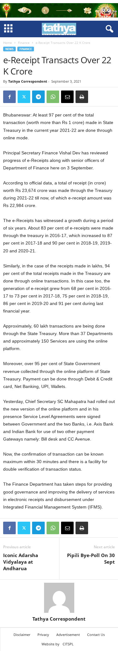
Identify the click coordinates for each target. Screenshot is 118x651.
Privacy (43, 634)
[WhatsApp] (53, 96)
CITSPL (68, 644)
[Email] (67, 96)
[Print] (82, 96)
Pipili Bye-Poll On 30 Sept (91, 558)
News (9, 49)
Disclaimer (22, 634)
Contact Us (96, 634)
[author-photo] (59, 598)
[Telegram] (38, 96)
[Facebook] (9, 96)
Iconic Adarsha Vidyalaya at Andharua (20, 561)
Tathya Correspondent (27, 81)
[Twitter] (24, 96)
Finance (24, 42)
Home (7, 42)
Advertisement (68, 634)
